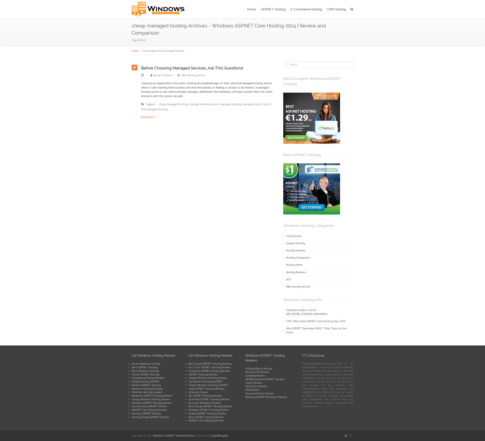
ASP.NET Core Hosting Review (149, 410)
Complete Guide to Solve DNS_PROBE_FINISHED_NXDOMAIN (306, 312)
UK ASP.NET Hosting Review (205, 395)
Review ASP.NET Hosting (146, 385)
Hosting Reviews (296, 272)
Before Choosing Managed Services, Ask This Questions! (192, 68)
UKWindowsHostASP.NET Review (264, 379)
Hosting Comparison (298, 257)
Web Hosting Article (193, 75)
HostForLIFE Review (257, 372)
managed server (252, 104)
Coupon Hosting (295, 243)
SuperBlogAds (219, 435)
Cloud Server (294, 236)
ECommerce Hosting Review (148, 378)
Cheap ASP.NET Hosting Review (207, 413)
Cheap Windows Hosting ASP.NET (208, 385)
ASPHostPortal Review (258, 368)
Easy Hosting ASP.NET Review (149, 406)
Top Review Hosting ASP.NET (206, 381)
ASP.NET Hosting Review (203, 374)
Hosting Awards (295, 250)
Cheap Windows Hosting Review (151, 399)
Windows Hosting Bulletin (147, 388)
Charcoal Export (198, 392)
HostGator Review (256, 386)
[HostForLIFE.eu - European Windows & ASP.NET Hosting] (311, 118)
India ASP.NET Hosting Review (207, 388)
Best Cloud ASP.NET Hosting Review (210, 364)
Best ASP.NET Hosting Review (206, 417)
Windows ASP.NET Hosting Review (152, 395)
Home (251, 9)
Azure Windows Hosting (146, 364)
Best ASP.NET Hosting (145, 367)
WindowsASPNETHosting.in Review (266, 397)
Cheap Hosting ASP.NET (146, 381)
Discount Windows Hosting (205, 403)
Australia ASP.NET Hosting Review (209, 399)
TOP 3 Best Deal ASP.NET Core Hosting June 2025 (316, 321)
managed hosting (230, 104)
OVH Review (252, 390)
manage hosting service (204, 104)
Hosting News (294, 265)
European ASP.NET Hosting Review (209, 371)
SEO (288, 279)
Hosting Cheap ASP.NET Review (150, 417)
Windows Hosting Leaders (147, 392)
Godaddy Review (255, 375)
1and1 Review (253, 383)
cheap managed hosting (173, 104)
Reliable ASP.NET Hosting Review (152, 403)
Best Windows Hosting (145, 371)
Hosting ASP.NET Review (146, 413)
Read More (147, 117)
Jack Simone (164, 75)
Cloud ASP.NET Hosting (145, 374)
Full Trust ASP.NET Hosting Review (209, 367)
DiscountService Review (259, 393)
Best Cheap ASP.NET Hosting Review (210, 406)
